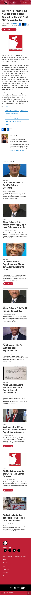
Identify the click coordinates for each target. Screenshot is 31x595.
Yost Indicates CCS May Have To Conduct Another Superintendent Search (14, 430)
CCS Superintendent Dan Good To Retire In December (14, 185)
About (4, 559)
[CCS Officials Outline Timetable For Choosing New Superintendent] (14, 503)
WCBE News (9, 106)
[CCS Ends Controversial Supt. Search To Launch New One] (14, 459)
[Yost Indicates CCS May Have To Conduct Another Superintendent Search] (14, 415)
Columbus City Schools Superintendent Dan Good (16, 117)
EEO (4, 566)
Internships (5, 572)
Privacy (4, 575)
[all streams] (29, 593)
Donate (26, 2)
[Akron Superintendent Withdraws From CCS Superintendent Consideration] (14, 373)
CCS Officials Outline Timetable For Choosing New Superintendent (14, 518)
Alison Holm (14, 23)
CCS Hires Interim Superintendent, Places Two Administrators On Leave (13, 265)
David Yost (23, 110)
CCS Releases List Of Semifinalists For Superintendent (12, 348)
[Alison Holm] (5, 138)
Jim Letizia (5, 230)
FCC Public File (6, 579)
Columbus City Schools (11, 110)
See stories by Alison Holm (17, 150)
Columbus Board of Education (13, 121)
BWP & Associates (10, 124)
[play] (2, 593)
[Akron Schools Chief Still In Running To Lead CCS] (14, 296)
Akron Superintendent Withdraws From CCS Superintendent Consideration (13, 389)
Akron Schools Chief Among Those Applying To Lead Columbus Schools (14, 225)
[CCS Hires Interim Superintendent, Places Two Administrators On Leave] (14, 249)
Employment (6, 569)
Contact (5, 562)
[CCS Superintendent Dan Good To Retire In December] (14, 170)
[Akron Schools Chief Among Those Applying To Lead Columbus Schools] (14, 210)
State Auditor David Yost (12, 113)
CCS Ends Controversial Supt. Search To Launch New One (13, 474)
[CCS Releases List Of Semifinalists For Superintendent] (14, 333)
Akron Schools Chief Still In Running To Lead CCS (15, 309)
